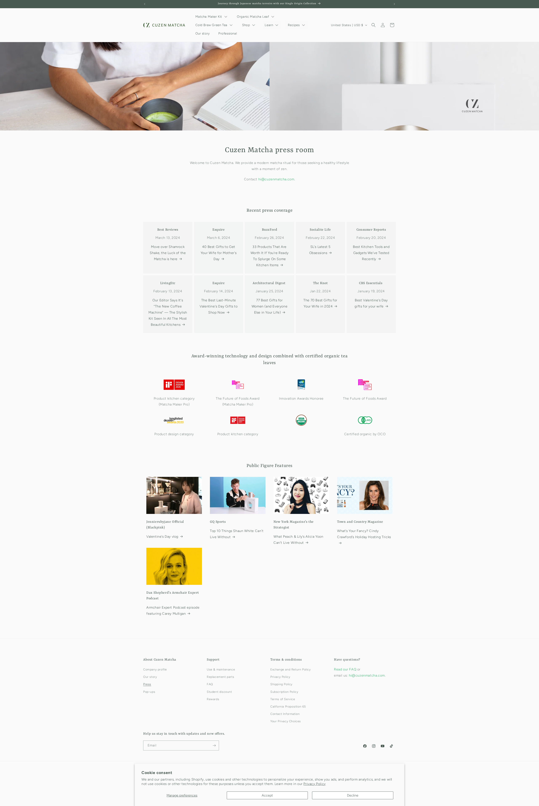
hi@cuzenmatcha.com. (367, 675)
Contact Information (285, 714)
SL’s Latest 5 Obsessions (320, 250)
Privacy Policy (314, 784)
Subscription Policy (284, 692)
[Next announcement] (394, 4)
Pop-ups (149, 692)
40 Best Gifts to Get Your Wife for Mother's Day (219, 253)
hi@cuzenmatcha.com (276, 179)
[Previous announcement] (144, 4)
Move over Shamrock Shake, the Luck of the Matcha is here (168, 253)
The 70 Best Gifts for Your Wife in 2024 (320, 303)
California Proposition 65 (288, 706)
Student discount (219, 692)
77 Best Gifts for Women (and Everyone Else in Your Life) (269, 306)
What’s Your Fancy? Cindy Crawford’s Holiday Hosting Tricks (364, 534)
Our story (150, 677)
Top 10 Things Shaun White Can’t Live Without (237, 534)
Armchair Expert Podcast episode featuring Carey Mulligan (173, 610)
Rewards (213, 699)
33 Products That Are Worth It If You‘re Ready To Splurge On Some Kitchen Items (269, 256)
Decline (352, 795)
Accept (267, 795)
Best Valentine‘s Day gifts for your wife (371, 303)
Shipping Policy (281, 684)
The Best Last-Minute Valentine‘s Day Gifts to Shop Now (218, 306)
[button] (373, 25)
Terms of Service (282, 699)
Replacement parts (220, 677)
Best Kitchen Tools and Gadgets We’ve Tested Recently (371, 253)
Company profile (155, 669)
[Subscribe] (214, 745)
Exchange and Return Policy (290, 669)
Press (147, 684)
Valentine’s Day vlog (162, 537)
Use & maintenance (221, 669)
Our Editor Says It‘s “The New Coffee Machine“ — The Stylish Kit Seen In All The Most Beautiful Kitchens (167, 312)
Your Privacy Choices (285, 721)
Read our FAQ (345, 669)
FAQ (210, 684)
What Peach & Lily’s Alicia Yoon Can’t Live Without (298, 540)
